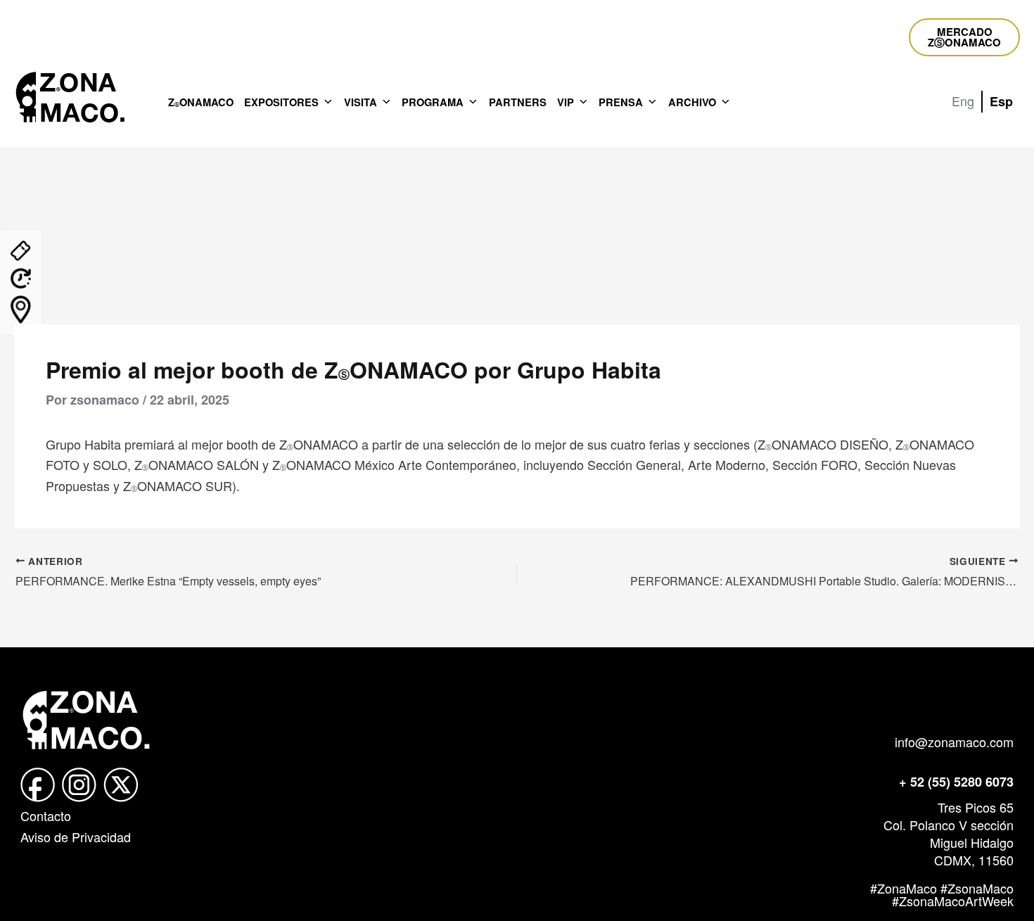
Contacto (45, 815)
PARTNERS (518, 102)
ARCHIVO (692, 102)
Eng (963, 100)
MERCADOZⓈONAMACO (964, 37)
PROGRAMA (433, 102)
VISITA (360, 102)
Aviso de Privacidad (75, 836)
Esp (1001, 101)
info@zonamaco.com (954, 741)
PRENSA (621, 102)
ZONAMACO (201, 102)
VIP (565, 102)
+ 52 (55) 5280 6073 (956, 782)
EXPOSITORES (281, 102)
